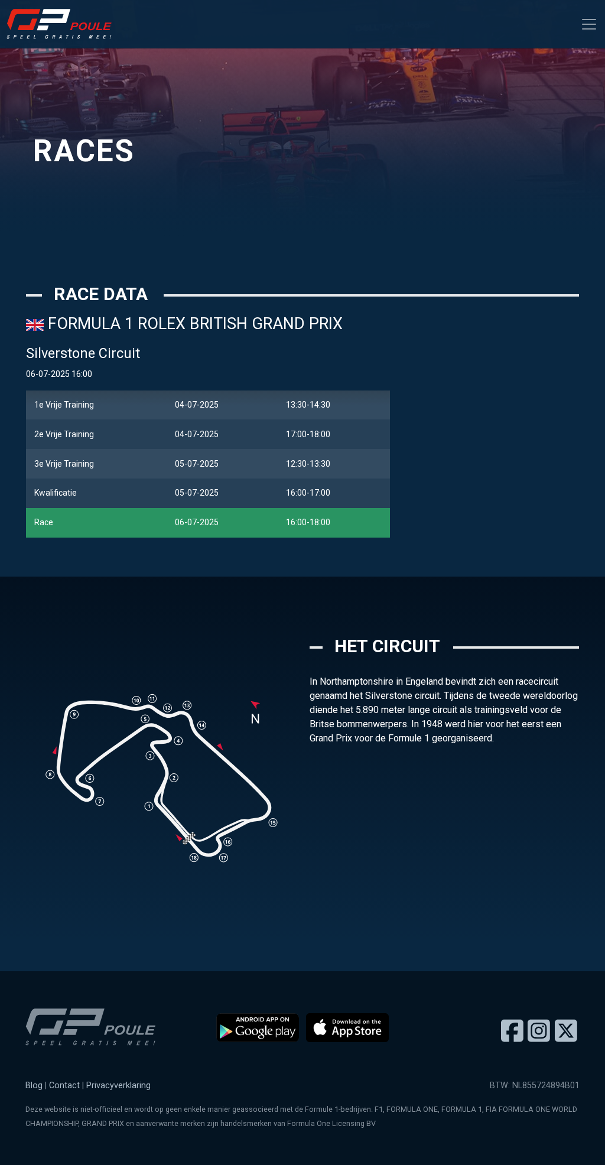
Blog (34, 1086)
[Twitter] (566, 1031)
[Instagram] (539, 1031)
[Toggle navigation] (589, 24)
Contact (64, 1086)
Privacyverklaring (118, 1086)
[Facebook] (512, 1031)
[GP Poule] (63, 24)
